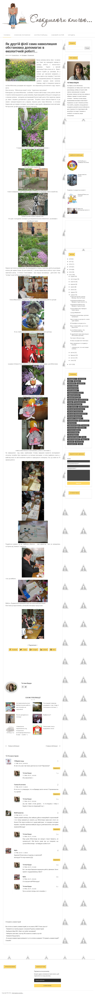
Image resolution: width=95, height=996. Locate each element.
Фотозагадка (79, 441)
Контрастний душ (40, 35)
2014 (70, 269)
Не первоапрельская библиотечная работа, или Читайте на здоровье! (23, 706)
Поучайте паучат (83, 420)
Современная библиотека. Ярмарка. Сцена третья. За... (79, 301)
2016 (70, 264)
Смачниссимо (72, 427)
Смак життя (85, 425)
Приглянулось (72, 423)
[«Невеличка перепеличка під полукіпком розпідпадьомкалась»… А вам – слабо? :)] (10, 730)
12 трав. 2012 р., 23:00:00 (29, 879)
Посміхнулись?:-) (72, 420)
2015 (70, 267)
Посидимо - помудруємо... (75, 418)
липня (72, 289)
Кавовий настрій (57, 35)
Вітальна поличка (73, 388)
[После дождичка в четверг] (10, 718)
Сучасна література (73, 432)
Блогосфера (82, 379)
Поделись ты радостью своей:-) (76, 190)
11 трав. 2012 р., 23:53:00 (29, 801)
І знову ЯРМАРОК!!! (75, 312)
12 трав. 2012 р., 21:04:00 (29, 867)
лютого (73, 358)
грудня (72, 276)
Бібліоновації (71, 383)
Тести (83, 437)
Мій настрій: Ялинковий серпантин (77, 413)
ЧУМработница (19, 761)
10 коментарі (30, 55)
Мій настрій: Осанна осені (75, 411)
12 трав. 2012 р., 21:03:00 (29, 836)
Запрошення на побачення (75, 392)
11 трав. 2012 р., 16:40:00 (21, 787)
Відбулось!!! (47, 715)
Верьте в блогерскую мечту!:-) (84, 209)
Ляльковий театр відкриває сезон (49, 727)
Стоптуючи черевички (74, 430)
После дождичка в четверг (22, 716)
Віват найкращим (72, 386)
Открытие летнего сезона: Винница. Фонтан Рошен (77, 297)
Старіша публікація (52, 746)
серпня (73, 287)
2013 (70, 272)
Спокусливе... (81, 427)
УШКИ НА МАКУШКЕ (73, 439)
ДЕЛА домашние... (73, 390)
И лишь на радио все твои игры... (79, 340)
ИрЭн (15, 850)
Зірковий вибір (72, 399)
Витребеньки (81, 383)
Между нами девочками (74, 404)
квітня (72, 352)
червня (73, 292)
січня (72, 360)
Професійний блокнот (74, 425)
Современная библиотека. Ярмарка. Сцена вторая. (77, 305)
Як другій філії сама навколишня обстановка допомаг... (79, 334)
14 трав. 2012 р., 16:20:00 (29, 888)
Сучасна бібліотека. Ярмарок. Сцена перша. (78, 309)
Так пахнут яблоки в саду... (77, 338)
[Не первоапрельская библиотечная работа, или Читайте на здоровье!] (10, 707)
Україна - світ (84, 439)
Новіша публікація (13, 746)
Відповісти (56, 768)
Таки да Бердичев (73, 434)
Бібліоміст (77, 381)
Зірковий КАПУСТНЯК (74, 397)
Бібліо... (70, 381)
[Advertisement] (33, 670)
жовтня (73, 281)
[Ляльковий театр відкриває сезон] (37, 730)
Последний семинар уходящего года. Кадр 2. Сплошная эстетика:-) (51, 705)
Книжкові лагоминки (22, 35)
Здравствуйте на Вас (74, 395)
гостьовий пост (72, 444)
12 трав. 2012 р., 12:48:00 (21, 852)
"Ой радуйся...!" (72, 379)
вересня (73, 284)
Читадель (71, 35)
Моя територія (83, 406)
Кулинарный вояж (80, 402)
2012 (70, 274)
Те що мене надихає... (74, 437)
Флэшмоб (70, 441)
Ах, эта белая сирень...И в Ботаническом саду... (77, 330)
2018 (70, 259)
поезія (80, 444)
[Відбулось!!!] (37, 718)
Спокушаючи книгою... (17, 993)
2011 (70, 364)
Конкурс (70, 402)
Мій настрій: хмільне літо (74, 416)
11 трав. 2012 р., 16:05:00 (29, 775)
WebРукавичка (18, 813)
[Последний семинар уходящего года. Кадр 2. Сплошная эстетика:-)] (37, 707)
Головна (7, 35)
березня (73, 355)
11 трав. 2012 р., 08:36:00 (21, 763)
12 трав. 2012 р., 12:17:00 (21, 815)
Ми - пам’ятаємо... (73, 406)
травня (73, 295)
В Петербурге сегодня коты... (78, 323)
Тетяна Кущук (15, 55)
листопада (74, 279)
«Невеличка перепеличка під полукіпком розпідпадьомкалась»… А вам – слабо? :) (24, 730)
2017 (70, 261)
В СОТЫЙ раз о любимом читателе (83, 161)
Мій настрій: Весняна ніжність (76, 409)
